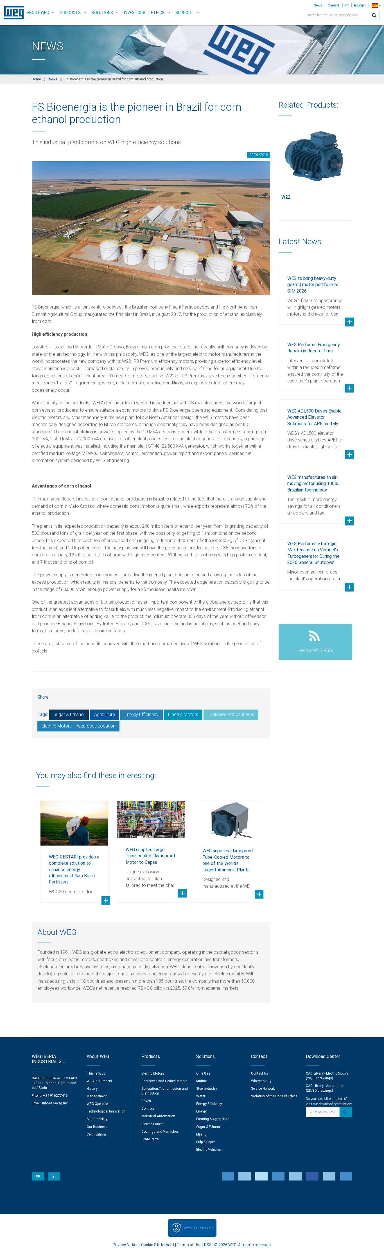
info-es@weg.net (55, 1103)
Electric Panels (152, 1124)
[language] (376, 5)
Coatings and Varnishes (160, 1132)
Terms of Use (189, 1245)
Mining (201, 1134)
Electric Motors (183, 714)
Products (70, 12)
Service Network (263, 1089)
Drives (146, 1101)
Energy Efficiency (142, 714)
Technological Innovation (106, 1111)
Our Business (97, 1127)
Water (200, 1096)
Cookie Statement (157, 1245)
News (318, 5)
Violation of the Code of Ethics (274, 1096)
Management (97, 1096)
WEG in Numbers (99, 1081)
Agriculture (104, 714)
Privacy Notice (126, 1245)
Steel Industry (206, 1089)
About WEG (38, 12)
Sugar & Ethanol (69, 714)
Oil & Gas (203, 1073)
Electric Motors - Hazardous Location (78, 726)
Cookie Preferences (197, 1228)
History (92, 1089)
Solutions (102, 12)
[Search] (374, 16)
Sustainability (97, 1119)
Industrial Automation (158, 1116)
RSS (208, 1245)
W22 (285, 197)
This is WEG (96, 1073)
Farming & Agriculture (212, 1119)
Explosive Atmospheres (231, 714)
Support (184, 12)
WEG (12, 12)
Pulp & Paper (205, 1142)
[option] (74, 847)
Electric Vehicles (208, 1150)
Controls (148, 1109)
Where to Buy (261, 1081)
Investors (134, 12)
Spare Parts (150, 1139)
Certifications (97, 1134)
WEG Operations (99, 1104)
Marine (201, 1081)
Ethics (157, 12)
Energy (201, 1111)
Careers (334, 5)
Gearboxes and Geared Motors (164, 1081)
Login (361, 5)
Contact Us (259, 1073)
